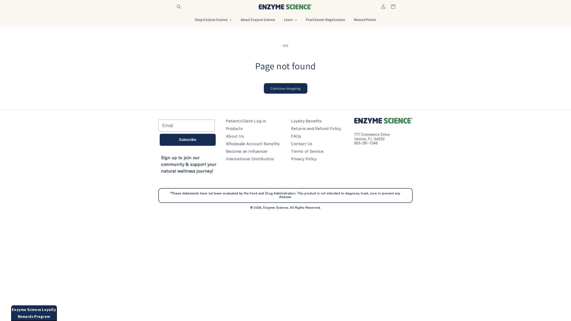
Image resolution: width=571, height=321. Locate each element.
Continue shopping (286, 88)
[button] (179, 7)
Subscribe (187, 140)
